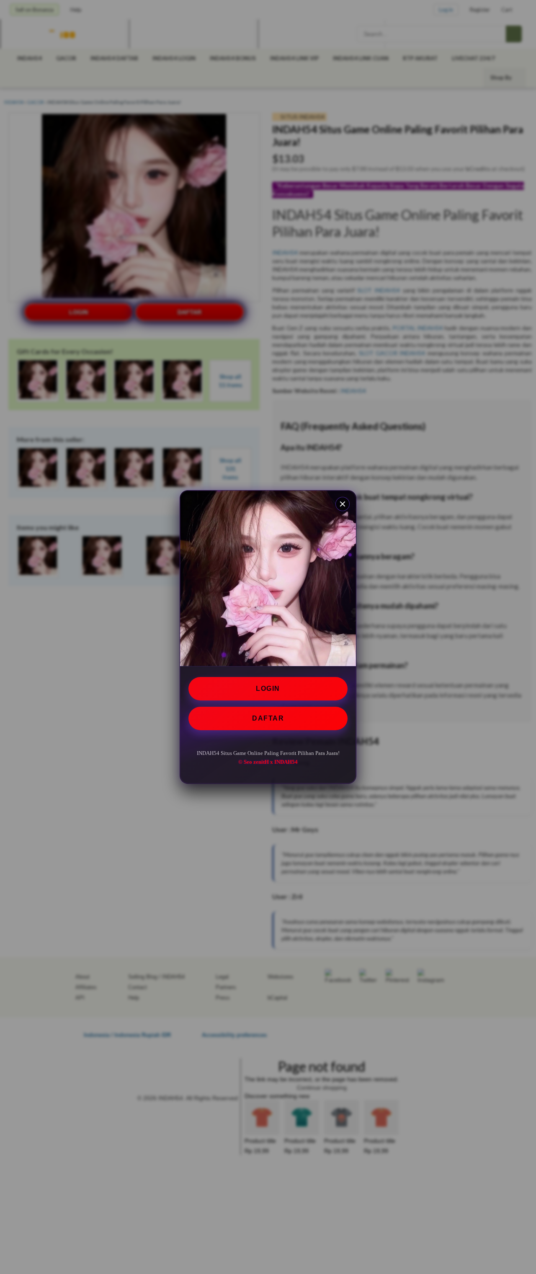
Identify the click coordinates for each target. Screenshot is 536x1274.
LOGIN (268, 688)
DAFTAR (268, 718)
